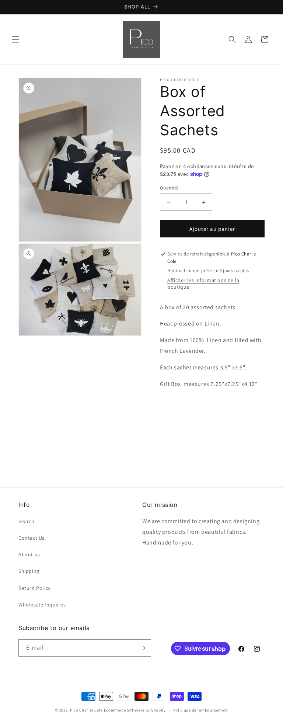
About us (29, 554)
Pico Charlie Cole (86, 710)
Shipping (28, 571)
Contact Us (31, 538)
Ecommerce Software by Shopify (135, 710)
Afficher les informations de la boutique (203, 283)
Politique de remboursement (200, 710)
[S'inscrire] (142, 648)
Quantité (169, 188)
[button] (15, 39)
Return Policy (34, 588)
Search (26, 521)
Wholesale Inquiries (42, 604)
